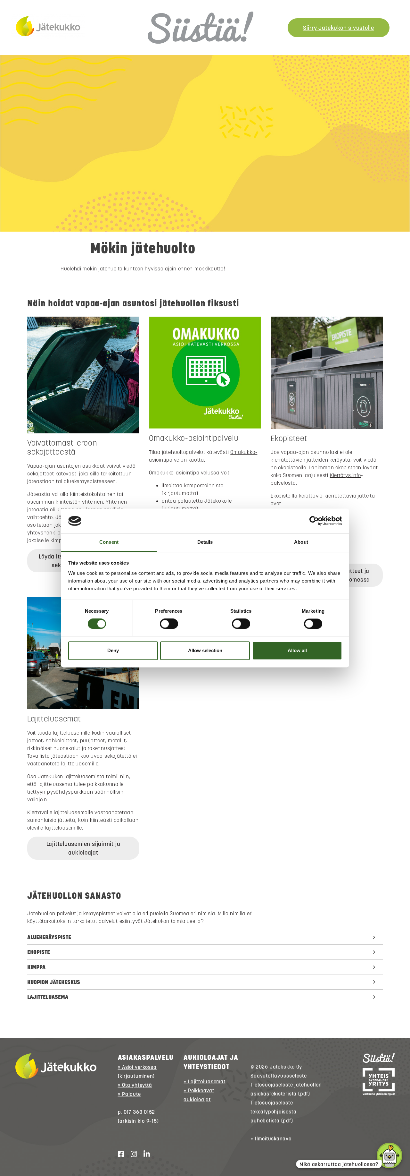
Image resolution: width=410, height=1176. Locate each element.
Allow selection (205, 650)
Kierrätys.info (345, 475)
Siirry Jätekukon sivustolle (338, 27)
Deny (113, 650)
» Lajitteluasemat (204, 1081)
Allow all (297, 650)
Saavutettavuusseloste (278, 1075)
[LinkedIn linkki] (144, 1154)
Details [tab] (205, 542)
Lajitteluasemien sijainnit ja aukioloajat (83, 848)
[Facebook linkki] (118, 1154)
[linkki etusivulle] (55, 1066)
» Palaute (129, 1094)
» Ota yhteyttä (135, 1085)
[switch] (169, 624)
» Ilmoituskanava (270, 1138)
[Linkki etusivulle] (48, 26)
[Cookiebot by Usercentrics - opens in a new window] (314, 521)
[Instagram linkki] (131, 1154)
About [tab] (301, 542)
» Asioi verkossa (137, 1067)
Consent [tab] (109, 542)
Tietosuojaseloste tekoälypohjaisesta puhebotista (273, 1111)
